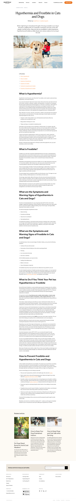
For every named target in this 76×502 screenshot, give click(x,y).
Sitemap (54, 500)
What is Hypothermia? (25, 76)
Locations (34, 2)
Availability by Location (58, 2)
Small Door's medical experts (40, 21)
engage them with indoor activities (31, 376)
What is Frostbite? (24, 78)
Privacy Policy (62, 500)
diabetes (35, 274)
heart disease (29, 274)
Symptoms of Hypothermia (26, 81)
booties (50, 372)
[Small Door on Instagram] (39, 491)
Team (40, 476)
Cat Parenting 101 (26, 481)
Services (27, 2)
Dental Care (8, 481)
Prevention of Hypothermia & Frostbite (28, 88)
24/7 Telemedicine (9, 478)
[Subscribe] (66, 467)
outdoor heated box (34, 381)
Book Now (68, 2)
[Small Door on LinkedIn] (43, 491)
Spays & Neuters (9, 485)
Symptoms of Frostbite (25, 83)
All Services (8, 476)
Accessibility (58, 500)
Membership (21, 2)
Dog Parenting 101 (26, 478)
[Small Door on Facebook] (41, 491)
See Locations (58, 476)
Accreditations (42, 481)
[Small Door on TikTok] (45, 491)
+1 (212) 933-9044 (9, 491)
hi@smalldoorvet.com (10, 493)
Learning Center (19, 7)
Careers (45, 2)
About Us (40, 2)
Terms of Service (68, 500)
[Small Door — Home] (7, 2)
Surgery (7, 483)
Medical (26, 7)
